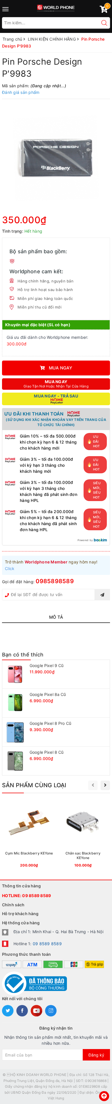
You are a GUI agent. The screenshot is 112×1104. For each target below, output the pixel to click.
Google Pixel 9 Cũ (46, 665)
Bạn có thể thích (22, 655)
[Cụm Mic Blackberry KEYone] (29, 834)
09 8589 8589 (36, 895)
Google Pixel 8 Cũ (46, 752)
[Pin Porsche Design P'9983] (56, 158)
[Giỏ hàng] (104, 10)
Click (9, 568)
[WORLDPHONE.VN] (56, 7)
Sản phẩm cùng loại (34, 785)
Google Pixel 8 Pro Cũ (50, 723)
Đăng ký (96, 1054)
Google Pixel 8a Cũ (48, 694)
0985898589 (55, 581)
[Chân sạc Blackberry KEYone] (83, 834)
